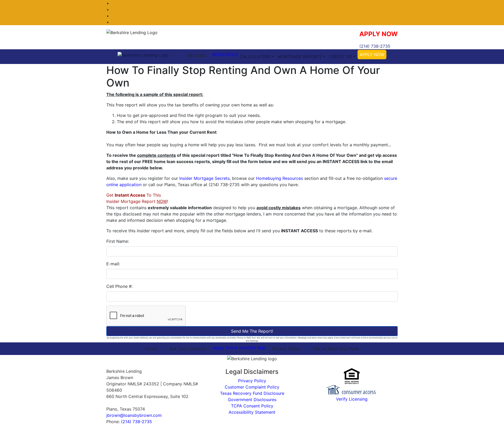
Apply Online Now (230, 347)
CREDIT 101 (340, 56)
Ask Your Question (188, 348)
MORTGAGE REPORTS (300, 56)
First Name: (117, 241)
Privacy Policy (286, 348)
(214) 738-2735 (374, 46)
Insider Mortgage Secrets (204, 178)
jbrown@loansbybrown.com (134, 415)
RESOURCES (225, 54)
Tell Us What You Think (336, 348)
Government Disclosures (252, 399)
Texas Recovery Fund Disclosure (252, 393)
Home (151, 348)
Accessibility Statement (252, 412)
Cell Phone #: (119, 286)
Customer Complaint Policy (252, 387)
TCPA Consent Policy (252, 405)
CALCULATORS (255, 56)
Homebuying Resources (279, 178)
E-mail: (113, 263)
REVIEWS (197, 55)
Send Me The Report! (252, 331)
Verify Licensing (352, 399)
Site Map (257, 347)
